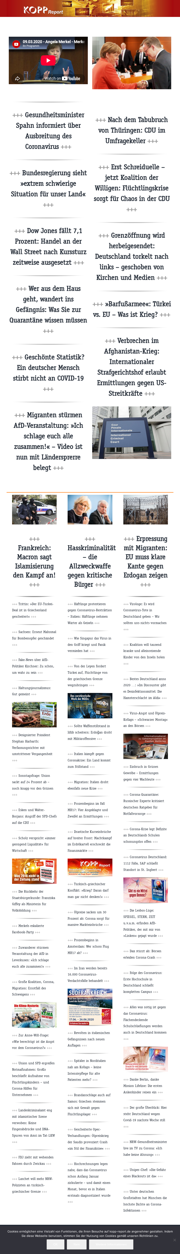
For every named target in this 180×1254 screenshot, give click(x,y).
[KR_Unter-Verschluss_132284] (145, 735)
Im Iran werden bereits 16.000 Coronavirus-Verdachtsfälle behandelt (88, 974)
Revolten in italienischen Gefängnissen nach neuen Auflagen (89, 1039)
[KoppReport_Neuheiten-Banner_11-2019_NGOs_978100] (90, 695)
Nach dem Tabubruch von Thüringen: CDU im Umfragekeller (133, 130)
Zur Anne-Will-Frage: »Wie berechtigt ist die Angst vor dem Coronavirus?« (33, 1041)
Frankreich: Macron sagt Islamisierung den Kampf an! (34, 566)
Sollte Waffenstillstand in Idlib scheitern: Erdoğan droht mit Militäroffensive (90, 732)
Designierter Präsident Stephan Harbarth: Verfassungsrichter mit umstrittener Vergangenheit (32, 747)
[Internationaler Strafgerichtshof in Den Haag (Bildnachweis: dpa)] (131, 408)
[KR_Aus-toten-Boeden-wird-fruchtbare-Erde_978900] (34, 704)
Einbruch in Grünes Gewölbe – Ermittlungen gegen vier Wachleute (142, 772)
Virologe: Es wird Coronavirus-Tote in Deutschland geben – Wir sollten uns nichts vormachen (145, 616)
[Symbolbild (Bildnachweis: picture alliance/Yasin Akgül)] (145, 496)
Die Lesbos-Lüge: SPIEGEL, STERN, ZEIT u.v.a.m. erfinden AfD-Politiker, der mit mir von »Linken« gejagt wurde (143, 923)
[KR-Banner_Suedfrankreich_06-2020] (90, 990)
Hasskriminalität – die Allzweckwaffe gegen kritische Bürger (92, 566)
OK (55, 1244)
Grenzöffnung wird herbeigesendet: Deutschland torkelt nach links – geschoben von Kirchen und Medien (132, 256)
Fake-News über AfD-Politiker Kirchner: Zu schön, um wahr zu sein (33, 666)
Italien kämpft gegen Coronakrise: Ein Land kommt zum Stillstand (89, 760)
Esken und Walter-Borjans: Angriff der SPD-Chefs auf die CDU (34, 816)
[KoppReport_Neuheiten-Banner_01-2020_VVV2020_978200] (34, 860)
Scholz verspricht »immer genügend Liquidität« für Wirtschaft (34, 844)
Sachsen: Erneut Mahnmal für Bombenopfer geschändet (34, 638)
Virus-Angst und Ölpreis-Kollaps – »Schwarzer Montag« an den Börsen (145, 719)
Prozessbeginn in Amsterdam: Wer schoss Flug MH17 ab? (88, 946)
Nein (77, 1244)
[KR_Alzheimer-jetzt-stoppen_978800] (145, 879)
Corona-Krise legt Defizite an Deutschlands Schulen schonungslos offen (145, 835)
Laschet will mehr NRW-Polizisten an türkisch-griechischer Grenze (32, 1185)
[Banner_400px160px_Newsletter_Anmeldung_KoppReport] (90, 860)
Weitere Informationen (111, 1244)
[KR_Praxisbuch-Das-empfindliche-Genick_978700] (145, 1048)
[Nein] (174, 1240)
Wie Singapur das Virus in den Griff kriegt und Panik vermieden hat (89, 644)
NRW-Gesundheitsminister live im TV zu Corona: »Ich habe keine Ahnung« (145, 1148)
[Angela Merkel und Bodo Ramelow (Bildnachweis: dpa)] (131, 38)
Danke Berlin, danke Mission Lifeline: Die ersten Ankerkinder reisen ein (143, 1085)
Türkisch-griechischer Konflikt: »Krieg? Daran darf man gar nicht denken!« (88, 890)
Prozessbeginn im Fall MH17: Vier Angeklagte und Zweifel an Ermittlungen (88, 809)
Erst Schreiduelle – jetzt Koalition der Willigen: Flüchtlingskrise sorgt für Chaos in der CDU (132, 188)
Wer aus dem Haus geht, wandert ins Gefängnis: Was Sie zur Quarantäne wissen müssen (48, 309)
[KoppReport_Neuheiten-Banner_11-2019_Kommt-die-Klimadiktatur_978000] (34, 1004)
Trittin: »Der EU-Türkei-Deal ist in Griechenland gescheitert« (33, 610)
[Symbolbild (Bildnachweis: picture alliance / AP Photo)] (34, 496)
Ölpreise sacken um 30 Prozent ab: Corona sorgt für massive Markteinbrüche (89, 918)
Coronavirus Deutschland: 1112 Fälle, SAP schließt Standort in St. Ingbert (145, 863)
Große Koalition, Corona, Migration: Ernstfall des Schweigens (33, 988)
